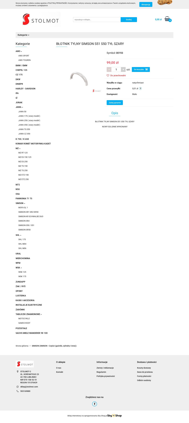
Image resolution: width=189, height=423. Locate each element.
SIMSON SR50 (24, 230)
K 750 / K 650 (22, 139)
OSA (18, 194)
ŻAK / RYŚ (20, 286)
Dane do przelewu (145, 372)
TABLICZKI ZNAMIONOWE (28, 314)
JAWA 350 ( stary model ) (29, 125)
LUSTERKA (21, 295)
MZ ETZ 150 (23, 175)
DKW (18, 79)
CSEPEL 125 (21, 70)
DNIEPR (19, 84)
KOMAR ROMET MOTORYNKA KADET (33, 143)
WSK (18, 267)
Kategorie (23, 35)
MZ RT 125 (23, 153)
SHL (18, 235)
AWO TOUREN (24, 60)
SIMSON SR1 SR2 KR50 (28, 212)
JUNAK (19, 102)
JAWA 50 (22, 111)
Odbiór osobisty (144, 380)
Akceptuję (145, 4)
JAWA (19, 107)
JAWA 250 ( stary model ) (29, 120)
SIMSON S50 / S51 (26, 225)
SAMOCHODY (24, 323)
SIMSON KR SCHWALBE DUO (30, 216)
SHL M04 (22, 244)
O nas (58, 368)
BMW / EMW (21, 65)
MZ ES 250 (23, 161)
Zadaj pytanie (115, 103)
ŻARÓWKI (20, 309)
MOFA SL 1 (23, 207)
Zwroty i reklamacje (105, 368)
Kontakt (59, 372)
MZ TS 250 (23, 170)
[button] (60, 362)
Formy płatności (144, 376)
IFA (17, 93)
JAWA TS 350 (24, 129)
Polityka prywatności (106, 376)
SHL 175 (22, 239)
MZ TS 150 (23, 166)
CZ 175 (19, 74)
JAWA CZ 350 (24, 134)
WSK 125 (22, 272)
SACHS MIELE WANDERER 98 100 (32, 333)
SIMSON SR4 (23, 221)
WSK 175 (22, 276)
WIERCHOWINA (23, 258)
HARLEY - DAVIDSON (25, 88)
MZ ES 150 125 (24, 157)
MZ (17, 148)
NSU (18, 189)
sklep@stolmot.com (29, 387)
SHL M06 (22, 248)
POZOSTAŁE (21, 328)
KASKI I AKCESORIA (25, 300)
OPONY (19, 291)
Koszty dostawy (144, 368)
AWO (18, 51)
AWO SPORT (23, 56)
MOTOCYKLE (24, 318)
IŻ (16, 98)
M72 (18, 184)
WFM (18, 263)
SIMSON (20, 203)
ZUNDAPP (20, 282)
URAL (18, 253)
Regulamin (101, 372)
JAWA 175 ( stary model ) (29, 116)
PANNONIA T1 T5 (24, 198)
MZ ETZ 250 (23, 179)
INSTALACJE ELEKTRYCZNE (29, 305)
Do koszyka (139, 69)
